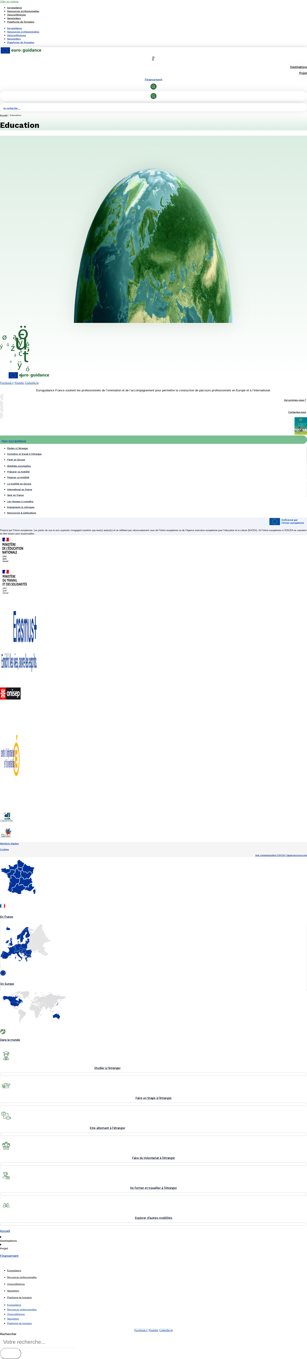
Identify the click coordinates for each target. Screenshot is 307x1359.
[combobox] (37, 1342)
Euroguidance (14, 7)
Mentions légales (9, 843)
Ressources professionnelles (23, 11)
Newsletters (14, 18)
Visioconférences (16, 14)
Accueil (3, 115)
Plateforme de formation (20, 22)
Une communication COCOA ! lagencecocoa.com (281, 855)
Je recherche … (11, 108)
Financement (153, 79)
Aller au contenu (9, 1)
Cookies (4, 849)
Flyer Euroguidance (14, 441)
